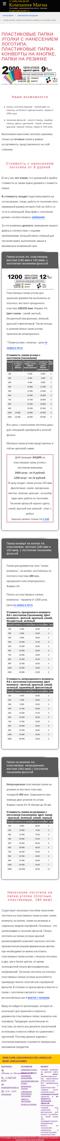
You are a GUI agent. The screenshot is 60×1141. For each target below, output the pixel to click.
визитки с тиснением (38, 997)
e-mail (46, 519)
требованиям (38, 217)
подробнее (6, 1094)
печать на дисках (28, 1104)
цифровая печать (29, 1070)
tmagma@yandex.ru (10, 1087)
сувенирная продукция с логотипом (26, 1094)
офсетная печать (29, 1073)
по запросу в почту (22, 605)
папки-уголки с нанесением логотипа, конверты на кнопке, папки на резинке (27, 1058)
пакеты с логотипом (26, 1100)
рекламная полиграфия (26, 1077)
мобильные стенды (26, 1087)
